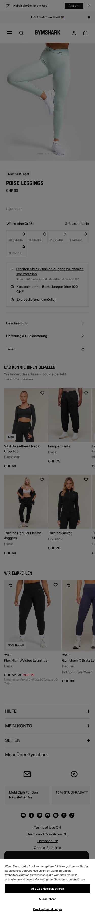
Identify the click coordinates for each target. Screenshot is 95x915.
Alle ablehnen (47, 899)
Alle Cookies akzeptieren (47, 889)
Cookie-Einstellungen (47, 909)
